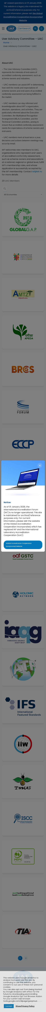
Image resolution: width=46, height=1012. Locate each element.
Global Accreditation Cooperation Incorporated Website (19, 544)
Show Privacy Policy (25, 1006)
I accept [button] (8, 1006)
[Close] (39, 465)
